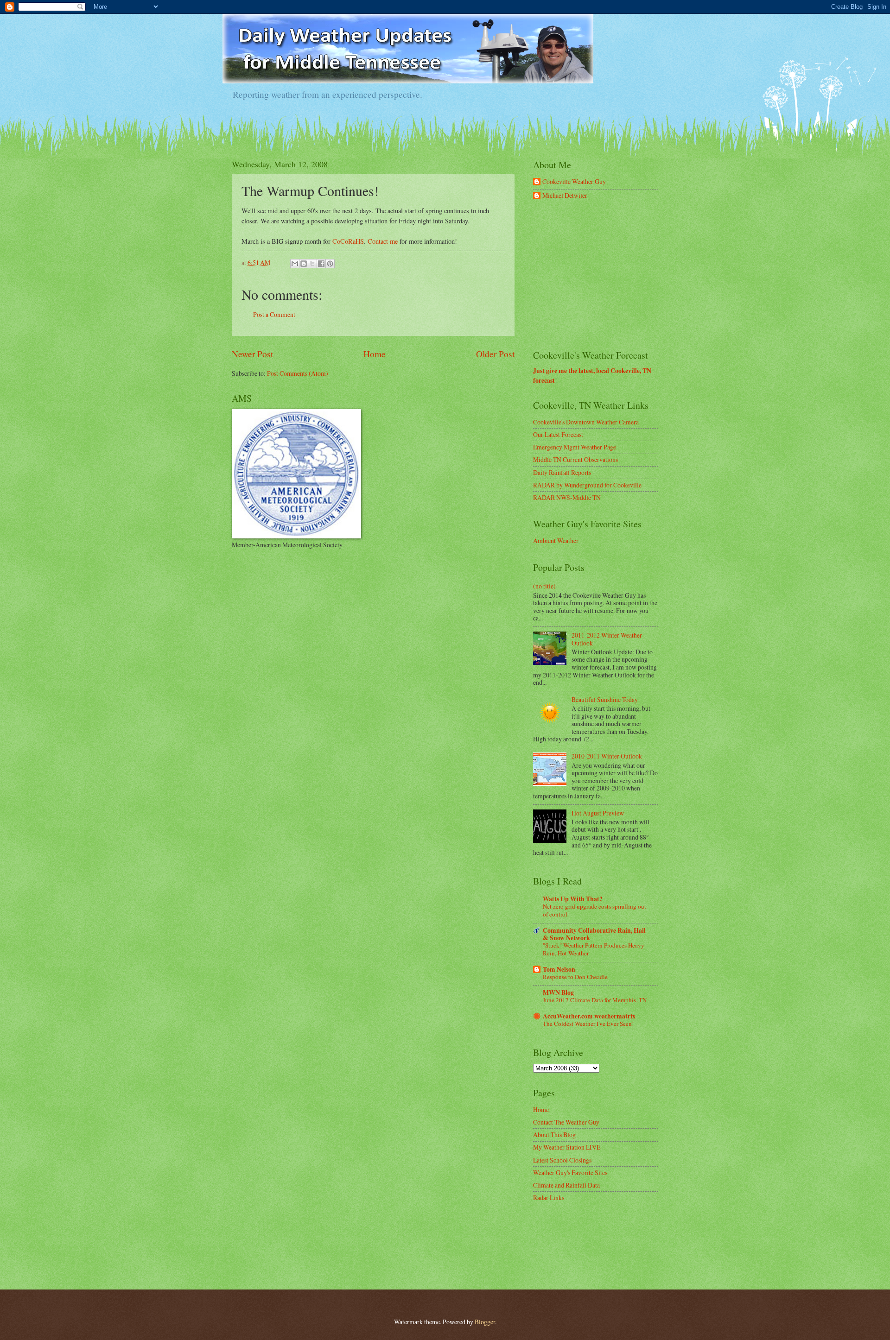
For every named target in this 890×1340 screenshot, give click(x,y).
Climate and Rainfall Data (566, 1185)
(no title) (544, 586)
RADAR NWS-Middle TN (567, 497)
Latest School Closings (562, 1160)
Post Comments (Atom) (297, 373)
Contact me (383, 241)
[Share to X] (312, 263)
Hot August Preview (598, 813)
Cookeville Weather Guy (574, 182)
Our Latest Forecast (558, 434)
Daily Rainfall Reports (562, 472)
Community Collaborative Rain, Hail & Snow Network (594, 934)
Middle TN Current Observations (575, 459)
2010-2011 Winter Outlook (607, 756)
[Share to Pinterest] (330, 263)
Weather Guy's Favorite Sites (570, 1172)
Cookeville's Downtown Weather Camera (586, 421)
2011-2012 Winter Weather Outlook (607, 639)
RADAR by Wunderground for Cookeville (587, 484)
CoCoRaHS (348, 241)
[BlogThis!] (303, 263)
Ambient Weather (555, 540)
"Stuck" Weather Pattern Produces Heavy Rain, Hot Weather (593, 949)
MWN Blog (558, 992)
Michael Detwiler (564, 196)
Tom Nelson (559, 969)
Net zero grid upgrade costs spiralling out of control (594, 910)
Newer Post (252, 354)
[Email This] (294, 263)
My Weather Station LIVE (566, 1147)
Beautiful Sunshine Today (605, 699)
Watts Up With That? (573, 899)
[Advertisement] (602, 275)
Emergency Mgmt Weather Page (574, 446)
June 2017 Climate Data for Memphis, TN (595, 1000)
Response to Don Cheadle (575, 977)
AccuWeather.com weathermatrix (589, 1016)
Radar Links (548, 1197)
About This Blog (554, 1134)
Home (374, 354)
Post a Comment (274, 314)
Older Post (495, 354)
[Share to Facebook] (321, 263)
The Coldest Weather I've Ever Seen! (588, 1023)
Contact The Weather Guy (566, 1122)
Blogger (485, 1321)
